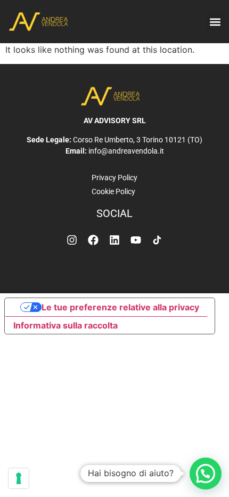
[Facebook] (93, 240)
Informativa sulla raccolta (65, 325)
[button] (215, 21)
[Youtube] (135, 240)
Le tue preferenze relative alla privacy (120, 307)
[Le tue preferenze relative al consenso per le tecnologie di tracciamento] (19, 478)
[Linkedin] (114, 240)
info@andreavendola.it (126, 151)
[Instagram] (72, 240)
